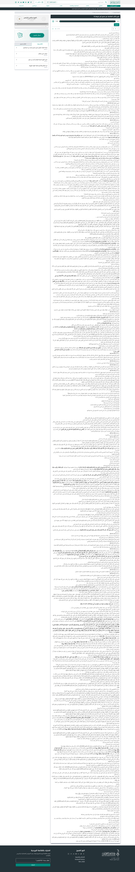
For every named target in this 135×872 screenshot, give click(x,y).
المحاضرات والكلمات (74, 6)
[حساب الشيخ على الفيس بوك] (31, 2)
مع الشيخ (34, 6)
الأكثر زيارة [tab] (40, 44)
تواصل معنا (82, 861)
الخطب (87, 6)
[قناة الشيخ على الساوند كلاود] (21, 2)
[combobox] (81, 2)
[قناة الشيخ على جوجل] (26, 2)
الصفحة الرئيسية (116, 12)
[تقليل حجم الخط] (118, 29)
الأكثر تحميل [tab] (23, 44)
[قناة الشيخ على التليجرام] (18, 2)
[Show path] (110, 12)
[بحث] (106, 2)
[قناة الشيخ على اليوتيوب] (23, 2)
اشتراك (33, 865)
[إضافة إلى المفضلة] (53, 29)
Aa (115, 29)
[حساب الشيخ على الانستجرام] (16, 2)
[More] (56, 29)
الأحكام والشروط (80, 857)
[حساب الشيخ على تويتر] (28, 2)
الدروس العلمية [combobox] (53, 2)
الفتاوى (100, 6)
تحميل (116, 25)
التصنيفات (21, 6)
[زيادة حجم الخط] (113, 29)
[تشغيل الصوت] (53, 21)
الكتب (61, 6)
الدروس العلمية (113, 6)
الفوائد (47, 6)
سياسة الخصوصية (80, 859)
